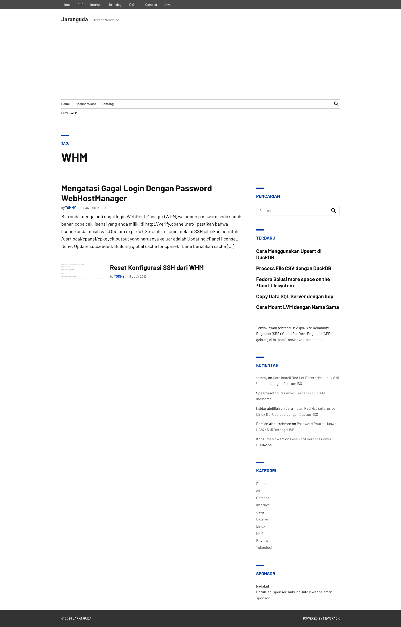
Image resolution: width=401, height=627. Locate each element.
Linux (66, 4)
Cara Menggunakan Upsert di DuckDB (289, 254)
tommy (70, 208)
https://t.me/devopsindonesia (297, 339)
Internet (96, 4)
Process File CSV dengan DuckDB (293, 268)
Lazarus (262, 519)
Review (262, 540)
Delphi (133, 4)
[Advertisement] (200, 64)
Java (167, 4)
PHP (80, 4)
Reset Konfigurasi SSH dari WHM (157, 267)
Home (65, 104)
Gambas (151, 4)
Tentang (108, 104)
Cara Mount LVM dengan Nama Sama (297, 307)
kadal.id (262, 586)
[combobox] (298, 210)
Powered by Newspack (321, 618)
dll (258, 490)
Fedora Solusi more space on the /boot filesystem (293, 282)
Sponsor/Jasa (86, 104)
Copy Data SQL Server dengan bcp (294, 296)
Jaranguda (74, 19)
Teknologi (115, 4)
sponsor (263, 598)
